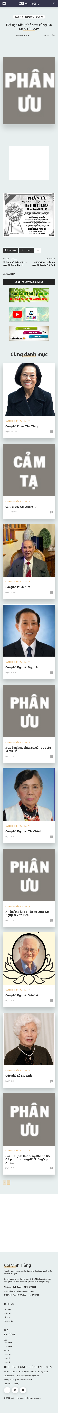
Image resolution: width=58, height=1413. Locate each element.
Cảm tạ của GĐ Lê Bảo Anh (22, 506)
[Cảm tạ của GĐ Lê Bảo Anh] (29, 470)
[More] (38, 250)
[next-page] (8, 1182)
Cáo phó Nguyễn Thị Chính (23, 831)
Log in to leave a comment (29, 282)
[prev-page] (4, 1182)
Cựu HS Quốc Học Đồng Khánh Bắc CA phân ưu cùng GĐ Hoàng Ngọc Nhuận (28, 1159)
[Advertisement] (29, 163)
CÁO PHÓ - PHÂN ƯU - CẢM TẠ (29, 17)
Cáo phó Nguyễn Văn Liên (22, 995)
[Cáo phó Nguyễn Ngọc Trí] (29, 630)
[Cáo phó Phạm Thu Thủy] (29, 389)
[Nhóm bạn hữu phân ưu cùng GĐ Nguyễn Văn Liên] (29, 875)
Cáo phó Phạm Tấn (17, 587)
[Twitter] (15, 1390)
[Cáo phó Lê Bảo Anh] (29, 1039)
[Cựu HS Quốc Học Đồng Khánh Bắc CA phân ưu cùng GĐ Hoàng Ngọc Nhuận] (29, 1119)
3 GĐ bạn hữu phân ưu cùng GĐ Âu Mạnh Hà (28, 749)
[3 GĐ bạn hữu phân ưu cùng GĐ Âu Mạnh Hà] (29, 711)
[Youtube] (23, 1390)
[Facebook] (7, 1390)
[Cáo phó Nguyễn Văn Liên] (29, 958)
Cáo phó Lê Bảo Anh (18, 1075)
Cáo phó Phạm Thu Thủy (21, 426)
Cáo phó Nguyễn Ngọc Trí (22, 667)
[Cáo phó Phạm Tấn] (29, 550)
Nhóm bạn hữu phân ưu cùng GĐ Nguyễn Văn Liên (27, 913)
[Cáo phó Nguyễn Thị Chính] (29, 794)
